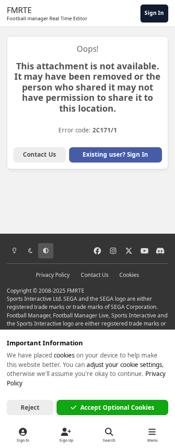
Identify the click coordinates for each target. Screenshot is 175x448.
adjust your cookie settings (124, 365)
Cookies (129, 275)
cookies (64, 355)
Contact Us (39, 154)
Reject (30, 407)
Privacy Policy (53, 275)
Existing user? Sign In (115, 154)
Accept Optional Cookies (117, 407)
